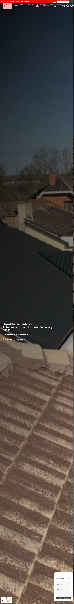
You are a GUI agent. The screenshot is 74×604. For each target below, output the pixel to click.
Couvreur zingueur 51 (33, 5)
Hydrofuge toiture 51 (51, 4)
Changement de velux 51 (30, 4)
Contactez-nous (21, 339)
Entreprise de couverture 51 (17, 5)
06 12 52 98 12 (13, 1)
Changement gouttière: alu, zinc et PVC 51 (72, 5)
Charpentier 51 (25, 4)
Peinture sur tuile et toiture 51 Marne (55, 6)
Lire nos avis (7, 601)
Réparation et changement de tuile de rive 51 (63, 6)
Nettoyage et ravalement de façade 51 (37, 6)
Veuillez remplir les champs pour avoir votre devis (63, 579)
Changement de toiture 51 (59, 4)
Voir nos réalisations (9, 339)
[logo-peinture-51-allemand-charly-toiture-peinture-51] (7, 6)
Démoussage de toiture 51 (21, 5)
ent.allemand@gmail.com (23, 1)
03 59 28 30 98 (4, 1)
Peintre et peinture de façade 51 (48, 6)
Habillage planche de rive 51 (44, 5)
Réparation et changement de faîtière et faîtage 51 (67, 6)
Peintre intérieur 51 (41, 5)
